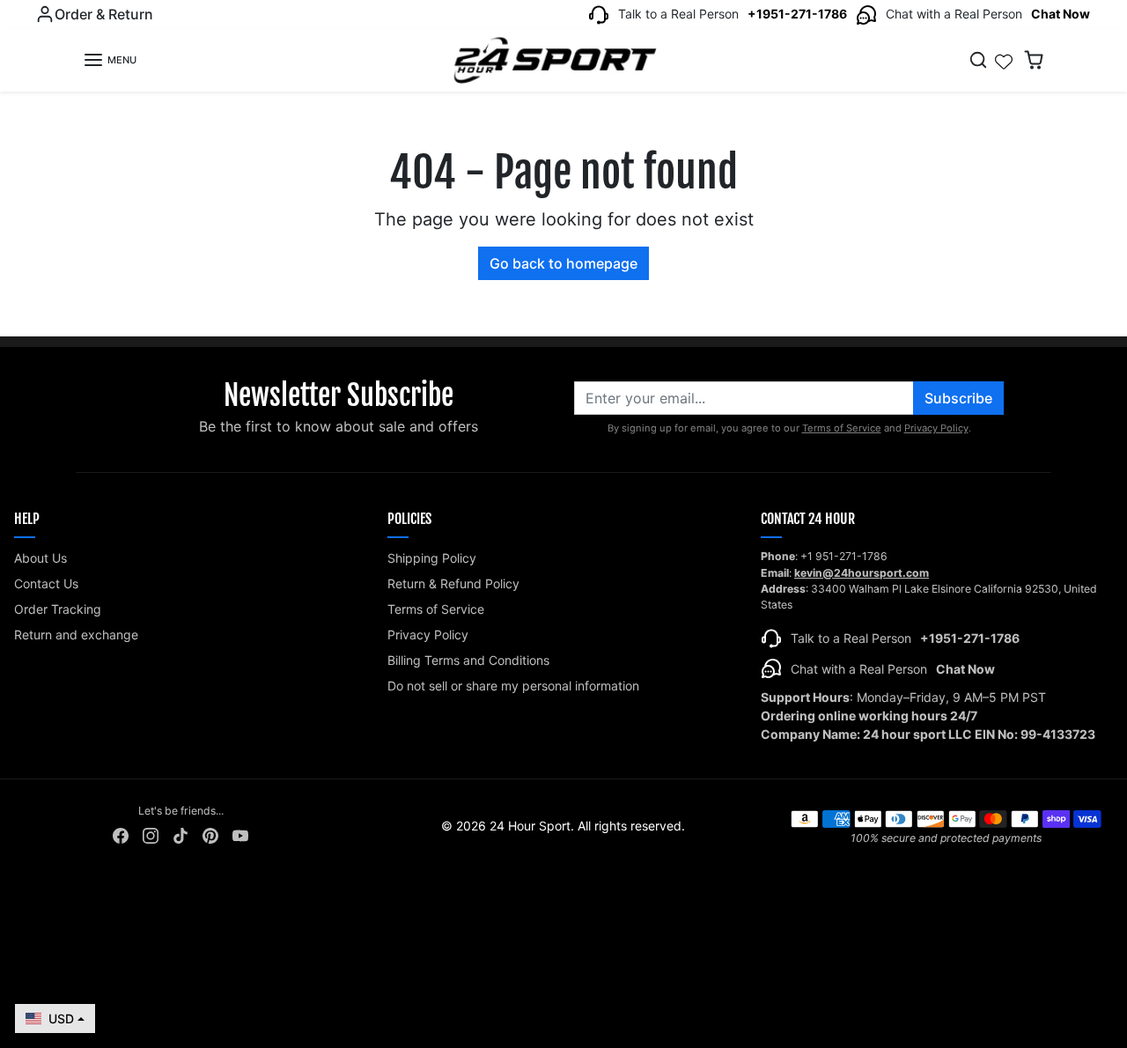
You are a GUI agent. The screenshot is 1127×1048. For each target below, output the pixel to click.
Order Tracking (57, 608)
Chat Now (1060, 13)
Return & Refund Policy (453, 583)
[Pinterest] (210, 833)
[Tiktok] (180, 833)
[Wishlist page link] (1004, 60)
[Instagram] (151, 833)
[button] (109, 60)
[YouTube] (240, 833)
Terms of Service (841, 428)
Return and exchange (76, 634)
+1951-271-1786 (797, 13)
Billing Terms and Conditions (468, 660)
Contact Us (46, 583)
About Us (40, 557)
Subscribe (958, 398)
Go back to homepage (563, 263)
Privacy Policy (936, 428)
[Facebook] (121, 833)
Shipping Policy (431, 557)
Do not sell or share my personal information (513, 685)
